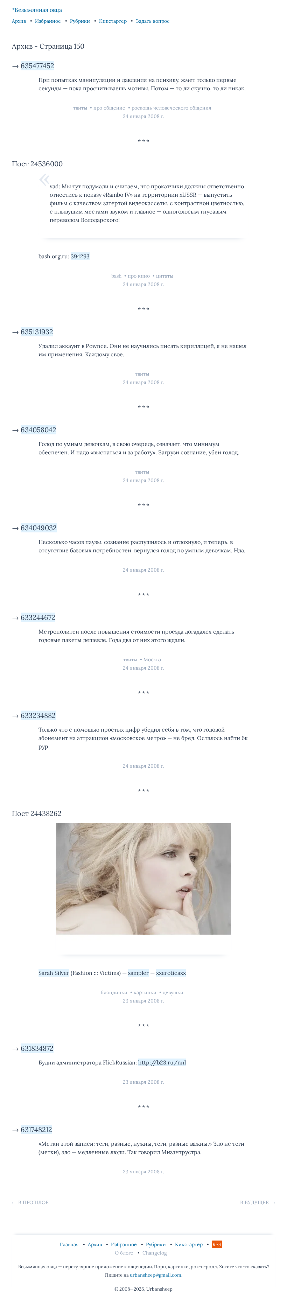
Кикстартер (113, 21)
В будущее (254, 1202)
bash (117, 276)
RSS (216, 1244)
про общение (110, 108)
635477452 (37, 65)
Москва (152, 659)
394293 (80, 256)
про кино (139, 276)
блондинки (115, 992)
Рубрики (80, 21)
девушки (173, 992)
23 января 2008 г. (143, 1001)
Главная (70, 1244)
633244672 (38, 617)
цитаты (164, 276)
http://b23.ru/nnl (162, 1062)
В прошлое (33, 1202)
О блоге (125, 1253)
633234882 (38, 715)
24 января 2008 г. (143, 116)
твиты (81, 108)
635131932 (37, 331)
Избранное (48, 21)
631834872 (37, 1048)
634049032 (39, 527)
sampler (138, 972)
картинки (146, 992)
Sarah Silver (53, 972)
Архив (19, 21)
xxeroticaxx (171, 972)
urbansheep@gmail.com (155, 1275)
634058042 (38, 429)
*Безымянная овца (37, 9)
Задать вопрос (152, 21)
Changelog (154, 1253)
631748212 (36, 1129)
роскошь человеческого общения (171, 108)
